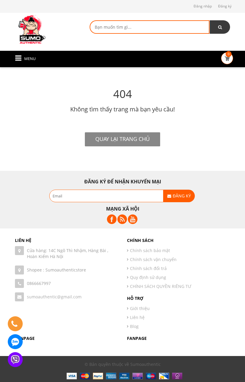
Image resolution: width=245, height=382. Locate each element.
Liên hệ (137, 317)
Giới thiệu (140, 308)
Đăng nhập (203, 6)
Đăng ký (225, 6)
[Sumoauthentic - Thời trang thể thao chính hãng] (31, 29)
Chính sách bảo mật (150, 250)
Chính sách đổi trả (148, 268)
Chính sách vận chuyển (153, 259)
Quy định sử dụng (148, 277)
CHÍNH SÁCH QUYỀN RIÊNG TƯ (160, 286)
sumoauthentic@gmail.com (54, 297)
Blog (134, 326)
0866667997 (39, 283)
